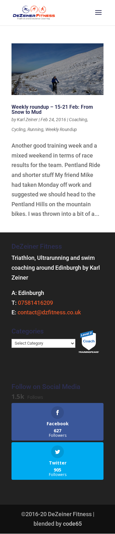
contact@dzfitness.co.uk (49, 312)
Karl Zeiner (27, 119)
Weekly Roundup (61, 129)
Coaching (78, 119)
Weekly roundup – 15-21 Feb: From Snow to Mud (52, 109)
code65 (72, 523)
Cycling (19, 129)
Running (35, 129)
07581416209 (35, 302)
